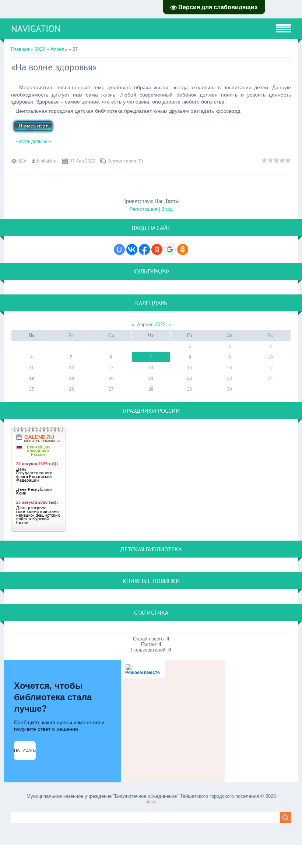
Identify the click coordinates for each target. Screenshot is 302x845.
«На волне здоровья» (54, 67)
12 (71, 367)
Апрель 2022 (151, 324)
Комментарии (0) (125, 161)
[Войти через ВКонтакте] (131, 249)
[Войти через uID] (119, 249)
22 (189, 378)
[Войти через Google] (170, 249)
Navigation (36, 29)
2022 (40, 49)
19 (71, 378)
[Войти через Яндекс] (156, 249)
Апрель (58, 49)
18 (31, 378)
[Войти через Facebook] (144, 249)
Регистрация (143, 209)
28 (151, 389)
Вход (167, 209)
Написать (25, 750)
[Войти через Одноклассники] (182, 249)
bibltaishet (47, 161)
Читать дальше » (33, 141)
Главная (20, 49)
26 (71, 389)
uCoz (151, 801)
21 (151, 378)
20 (111, 378)
